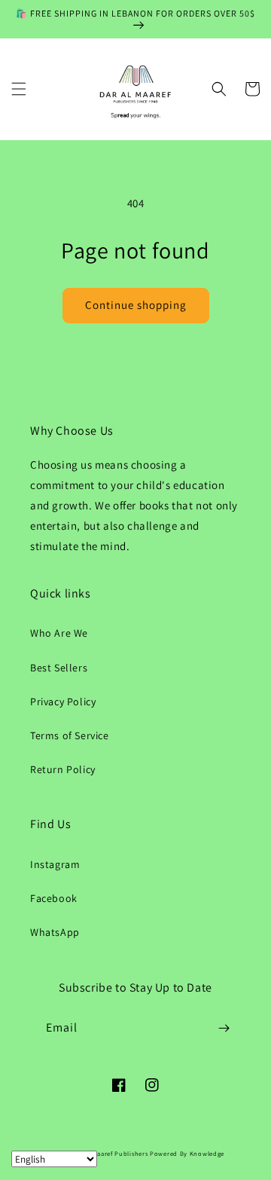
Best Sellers (58, 667)
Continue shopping (136, 305)
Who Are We (59, 633)
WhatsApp (55, 932)
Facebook (54, 898)
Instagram (55, 864)
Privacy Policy (63, 701)
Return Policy (63, 769)
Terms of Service (69, 735)
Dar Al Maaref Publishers (111, 1153)
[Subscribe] (223, 1028)
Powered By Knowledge (187, 1153)
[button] (18, 88)
